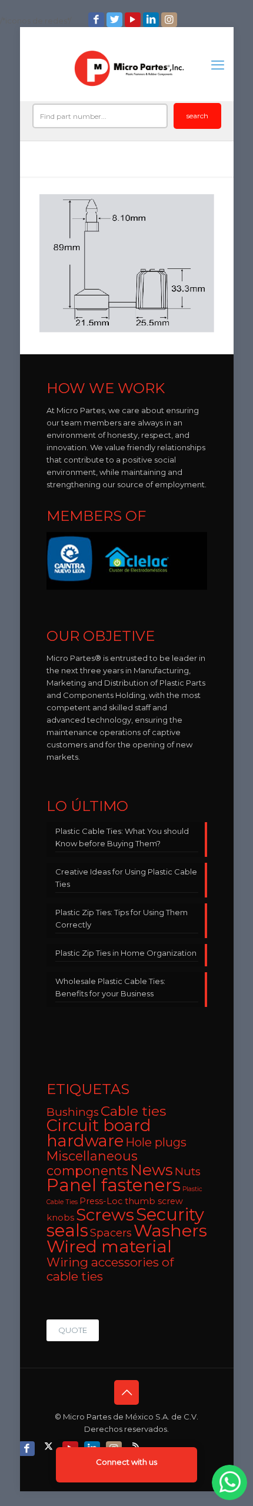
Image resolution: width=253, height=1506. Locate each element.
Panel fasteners (113, 1185)
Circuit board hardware (98, 1133)
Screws (105, 1215)
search (197, 115)
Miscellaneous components (92, 1163)
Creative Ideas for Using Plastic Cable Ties (126, 878)
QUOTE (72, 1330)
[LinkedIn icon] (152, 19)
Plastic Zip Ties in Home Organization (126, 953)
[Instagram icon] (170, 19)
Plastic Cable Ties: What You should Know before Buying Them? (122, 837)
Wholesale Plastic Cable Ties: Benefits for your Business (110, 987)
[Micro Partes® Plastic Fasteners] (130, 68)
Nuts (188, 1171)
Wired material (109, 1246)
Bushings (72, 1112)
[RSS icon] (137, 1445)
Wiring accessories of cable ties (110, 1269)
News (151, 1170)
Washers (170, 1230)
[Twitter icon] (115, 19)
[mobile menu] (218, 65)
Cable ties (133, 1111)
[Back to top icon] (126, 1392)
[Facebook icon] (97, 19)
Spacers (111, 1232)
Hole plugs (156, 1142)
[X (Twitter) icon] (50, 1445)
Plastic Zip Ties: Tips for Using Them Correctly (121, 918)
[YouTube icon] (134, 19)
